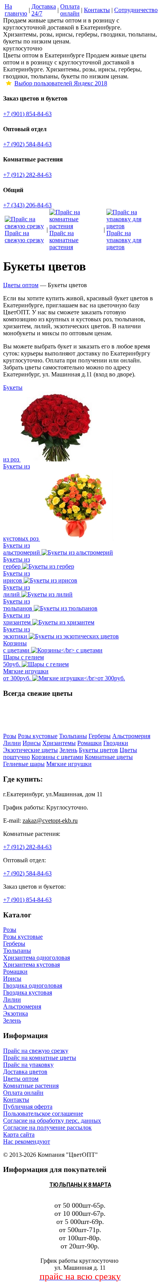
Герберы (14, 943)
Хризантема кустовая (31, 964)
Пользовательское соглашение (43, 1113)
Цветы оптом (20, 1078)
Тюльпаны (17, 950)
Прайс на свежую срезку (35, 1050)
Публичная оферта (27, 1106)
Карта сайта (19, 1134)
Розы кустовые (23, 936)
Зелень (12, 1020)
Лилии (12, 999)
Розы (9, 929)
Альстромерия (22, 1006)
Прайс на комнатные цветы (39, 1057)
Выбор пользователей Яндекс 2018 (60, 83)
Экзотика (15, 1013)
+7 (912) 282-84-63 (27, 175)
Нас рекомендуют (26, 1141)
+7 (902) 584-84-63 (27, 144)
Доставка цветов (25, 1071)
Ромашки (15, 971)
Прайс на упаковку (28, 1064)
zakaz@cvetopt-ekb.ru (50, 820)
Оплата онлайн (23, 1092)
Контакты (16, 1099)
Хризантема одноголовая (36, 957)
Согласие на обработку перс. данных (52, 1120)
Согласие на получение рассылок (47, 1127)
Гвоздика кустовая (27, 992)
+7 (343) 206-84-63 (27, 205)
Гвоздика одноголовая (32, 985)
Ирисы (12, 978)
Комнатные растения (31, 1085)
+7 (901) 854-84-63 (27, 114)
